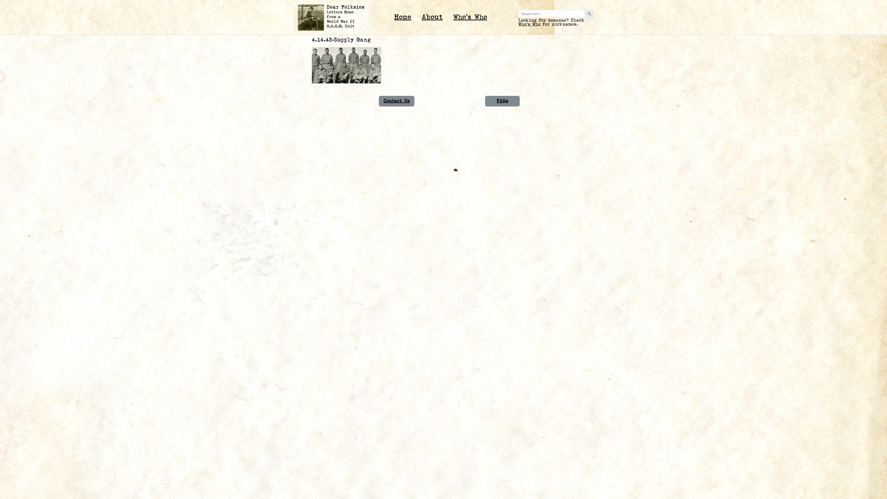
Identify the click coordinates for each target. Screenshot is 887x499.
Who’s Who (470, 17)
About (432, 17)
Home (402, 17)
